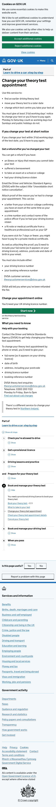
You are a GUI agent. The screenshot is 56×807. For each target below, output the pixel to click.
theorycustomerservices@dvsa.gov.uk (24, 279)
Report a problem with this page (28, 576)
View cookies (28, 52)
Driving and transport (13, 640)
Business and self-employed (17, 614)
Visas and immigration (13, 676)
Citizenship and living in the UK (18, 625)
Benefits (6, 604)
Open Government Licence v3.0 (19, 776)
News (5, 703)
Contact (34, 751)
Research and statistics (14, 714)
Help (4, 747)
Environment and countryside (17, 656)
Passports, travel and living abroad (20, 671)
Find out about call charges (18, 395)
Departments (9, 698)
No (43, 565)
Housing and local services (16, 661)
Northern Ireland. (29, 408)
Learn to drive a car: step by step (23, 72)
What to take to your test (19, 507)
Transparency (9, 724)
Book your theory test (20, 503)
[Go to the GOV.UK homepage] (12, 60)
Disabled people (10, 635)
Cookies (24, 747)
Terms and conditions (13, 755)
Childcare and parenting (15, 619)
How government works (14, 729)
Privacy (13, 747)
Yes (31, 565)
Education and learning (14, 645)
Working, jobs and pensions (16, 681)
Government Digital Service (16, 762)
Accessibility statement (14, 751)
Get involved (8, 734)
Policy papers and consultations (19, 719)
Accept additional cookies (28, 38)
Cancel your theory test (18, 519)
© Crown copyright (28, 800)
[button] (28, 310)
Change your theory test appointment (25, 511)
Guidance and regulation (15, 709)
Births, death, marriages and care (20, 609)
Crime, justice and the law (15, 630)
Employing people (11, 650)
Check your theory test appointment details (27, 515)
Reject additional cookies (28, 45)
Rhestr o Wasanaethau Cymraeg (19, 759)
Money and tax (10, 666)
